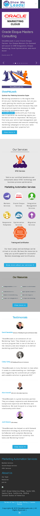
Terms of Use (9, 502)
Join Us (4, 482)
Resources (5, 479)
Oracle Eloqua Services (9, 465)
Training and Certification (20, 242)
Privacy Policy (22, 502)
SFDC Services (20, 171)
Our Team (5, 477)
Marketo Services (7, 463)
